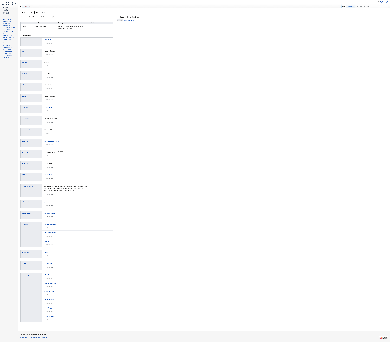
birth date (25, 152)
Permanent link (7, 53)
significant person (27, 275)
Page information (7, 55)
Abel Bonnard (48, 275)
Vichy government (50, 232)
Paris (46, 252)
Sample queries (7, 29)
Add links (12, 63)
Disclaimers (45, 337)
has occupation (26, 213)
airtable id (25, 141)
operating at (25, 252)
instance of (25, 202)
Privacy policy (24, 337)
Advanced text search (9, 27)
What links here (7, 45)
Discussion (26, 6)
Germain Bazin (49, 316)
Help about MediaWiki (9, 37)
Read (343, 6)
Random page (7, 21)
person (46, 202)
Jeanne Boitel (48, 263)
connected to (26, 224)
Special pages (7, 49)
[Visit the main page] (9, 8)
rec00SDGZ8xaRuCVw (51, 141)
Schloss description (28, 186)
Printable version (7, 51)
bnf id (23, 40)
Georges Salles (49, 291)
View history (350, 6)
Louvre (46, 241)
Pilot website (6, 23)
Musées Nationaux (50, 224)
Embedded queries (8, 31)
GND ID (24, 175)
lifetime (24, 85)
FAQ (4, 33)
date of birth (25, 118)
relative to (25, 263)
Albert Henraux (49, 299)
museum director (49, 213)
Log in (386, 2)
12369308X (48, 175)
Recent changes (7, 39)
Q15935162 (48, 107)
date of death (26, 130)
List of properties (7, 35)
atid (23, 51)
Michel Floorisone (50, 283)
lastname (24, 62)
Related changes (7, 47)
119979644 (48, 40)
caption (24, 96)
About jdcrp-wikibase (34, 337)
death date (25, 163)
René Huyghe (48, 308)
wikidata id (25, 107)
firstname (25, 73)
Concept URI (6, 57)
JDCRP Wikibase (7, 19)
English (382, 2)
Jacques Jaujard (128, 20)
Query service (6, 25)
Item (20, 6)
